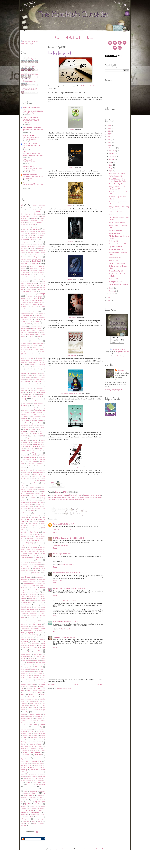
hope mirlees (26, 459)
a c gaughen (34, 205)
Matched (72, 129)
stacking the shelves (32, 752)
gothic (41, 431)
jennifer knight (34, 487)
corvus (25, 321)
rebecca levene (32, 690)
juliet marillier (31, 519)
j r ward (30, 470)
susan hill (24, 774)
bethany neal (34, 250)
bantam (22, 246)
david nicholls (31, 336)
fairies (24, 394)
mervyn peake (25, 620)
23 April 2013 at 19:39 (78, 588)
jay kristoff (35, 483)
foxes (30, 410)
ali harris (34, 218)
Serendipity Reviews (30, 174)
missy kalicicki (25, 628)
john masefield (36, 508)
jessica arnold (30, 493)
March (111, 288)
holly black (42, 457)
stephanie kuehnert (37, 757)
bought (32, 266)
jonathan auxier (25, 513)
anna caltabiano (31, 231)
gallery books (25, 423)
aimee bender (25, 214)
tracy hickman (39, 795)
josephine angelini (25, 515)
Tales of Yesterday (29, 135)
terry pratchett (40, 784)
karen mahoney (33, 523)
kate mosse (29, 534)
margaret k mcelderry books (30, 592)
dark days (23, 332)
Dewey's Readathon (115, 257)
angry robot (35, 229)
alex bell (35, 216)
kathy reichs (30, 538)
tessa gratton (27, 787)
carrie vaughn (36, 281)
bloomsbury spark (25, 259)
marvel (36, 605)
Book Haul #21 (113, 241)
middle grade (36, 624)
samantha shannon (27, 718)
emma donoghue (35, 383)
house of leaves (31, 463)
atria (37, 239)
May (110, 168)
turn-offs (34, 799)
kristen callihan (32, 555)
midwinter (32, 626)
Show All (43, 191)
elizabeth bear (30, 369)
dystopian (32, 362)
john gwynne (39, 506)
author (31, 242)
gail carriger (29, 420)
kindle (37, 553)
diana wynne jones (26, 349)
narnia (32, 639)
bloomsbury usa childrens (38, 259)
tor (44, 793)
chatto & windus (39, 302)
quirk (29, 675)
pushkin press (25, 673)
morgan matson (28, 630)
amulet (33, 224)
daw (38, 336)
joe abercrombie (31, 502)
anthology (23, 237)
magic (22, 587)
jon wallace (40, 510)
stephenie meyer (26, 765)
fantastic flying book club (31, 396)
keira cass (23, 540)
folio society (42, 408)
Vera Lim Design (119, 356)
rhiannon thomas (32, 697)
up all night (40, 802)
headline (39, 448)
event (26, 392)
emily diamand (30, 379)
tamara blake (39, 780)
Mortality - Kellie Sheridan (117, 263)
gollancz (23, 431)
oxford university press (36, 650)
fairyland (40, 394)
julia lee (41, 515)
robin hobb (36, 705)
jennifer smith (41, 489)
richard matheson (32, 699)
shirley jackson (25, 742)
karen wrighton (32, 525)
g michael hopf (34, 418)
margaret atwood (36, 590)
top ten (35, 793)
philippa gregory (27, 664)
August (111, 159)
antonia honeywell (33, 237)
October (112, 153)
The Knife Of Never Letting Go (72, 467)
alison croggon (24, 220)
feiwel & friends (40, 401)
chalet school (31, 294)
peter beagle (36, 660)
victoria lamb (41, 808)
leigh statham (36, 568)
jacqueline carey (38, 472)
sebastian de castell (26, 733)
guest (22, 438)
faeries (43, 392)
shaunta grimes (39, 739)
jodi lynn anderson (34, 500)
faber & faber (35, 392)
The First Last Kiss (73, 429)
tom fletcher (33, 791)
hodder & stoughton (29, 457)
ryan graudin (31, 714)
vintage (40, 810)
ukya (22, 801)
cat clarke (29, 285)
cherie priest (25, 304)
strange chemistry (27, 767)
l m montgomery (27, 557)
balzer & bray (37, 244)
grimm (36, 435)
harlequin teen (25, 444)
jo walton (32, 498)
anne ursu (40, 235)
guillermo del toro (33, 438)
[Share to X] (72, 492)
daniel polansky (25, 328)
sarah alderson (29, 722)
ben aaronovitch (32, 246)
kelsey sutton (24, 545)
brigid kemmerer (27, 272)
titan (43, 789)
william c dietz (39, 817)
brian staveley (33, 270)
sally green (39, 716)
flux (35, 408)
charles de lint (37, 298)
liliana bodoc (36, 572)
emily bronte (37, 377)
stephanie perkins (26, 759)
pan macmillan (26, 652)
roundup (25, 712)
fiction (24, 405)
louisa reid (42, 579)
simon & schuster (35, 744)
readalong (29, 688)
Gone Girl (72, 167)
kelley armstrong (34, 540)
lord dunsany (33, 579)
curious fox (31, 326)
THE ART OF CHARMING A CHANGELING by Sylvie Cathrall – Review (32, 120)
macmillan (42, 581)
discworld (23, 351)
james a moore (25, 474)
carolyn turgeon (41, 279)
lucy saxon (25, 581)
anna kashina (41, 231)
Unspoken (69, 205)
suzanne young (38, 778)
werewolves (35, 814)
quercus (23, 675)
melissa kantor (32, 617)
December (112, 148)
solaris (41, 748)
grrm (41, 435)
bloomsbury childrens (36, 257)
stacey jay (42, 750)
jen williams (31, 485)
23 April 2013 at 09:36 (64, 554)
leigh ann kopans (38, 566)
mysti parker (40, 632)
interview (23, 468)
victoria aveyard (32, 808)
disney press (33, 351)
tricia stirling (33, 797)
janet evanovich (41, 478)
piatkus (23, 667)
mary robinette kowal (32, 609)
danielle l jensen (36, 328)
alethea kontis (25, 216)
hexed (27, 453)
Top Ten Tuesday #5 (115, 176)
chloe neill (35, 306)
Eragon (70, 279)
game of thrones (37, 423)
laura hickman (30, 560)
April (111, 171)
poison (32, 671)
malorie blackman (32, 587)
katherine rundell (26, 536)
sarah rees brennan (26, 729)
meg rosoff (25, 613)
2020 (109, 125)
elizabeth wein (36, 373)
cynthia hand (40, 326)
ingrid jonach (39, 465)
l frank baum (42, 555)
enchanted (23, 388)
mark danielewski (32, 600)
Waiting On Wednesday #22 (117, 222)
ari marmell (24, 239)
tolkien (25, 791)
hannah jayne (26, 442)
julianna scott (24, 517)
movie (22, 633)
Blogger (36, 832)
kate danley (40, 530)
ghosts (26, 429)
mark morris (42, 600)
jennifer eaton (24, 487)
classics (42, 313)
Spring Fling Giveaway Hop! (117, 173)
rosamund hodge (39, 709)
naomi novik (24, 639)
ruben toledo (36, 712)
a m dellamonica (30, 209)
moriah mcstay (39, 630)
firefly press (29, 408)
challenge (41, 294)
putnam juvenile (38, 673)
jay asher (26, 483)
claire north (34, 313)
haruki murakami (30, 448)
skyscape (33, 748)
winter (33, 821)
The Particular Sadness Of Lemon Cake (71, 393)
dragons (23, 362)
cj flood (43, 311)
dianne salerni (39, 349)
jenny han (37, 491)
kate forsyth (34, 532)
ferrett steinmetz (38, 403)
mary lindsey (37, 607)
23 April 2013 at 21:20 (69, 601)
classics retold (27, 315)
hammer (43, 440)
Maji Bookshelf (58, 621)
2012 (109, 297)
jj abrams (33, 495)
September (113, 156)
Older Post (99, 684)
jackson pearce (26, 472)
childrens (23, 306)
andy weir (26, 229)
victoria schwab (28, 810)
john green (29, 506)
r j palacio (36, 675)
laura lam (39, 560)
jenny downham (27, 491)
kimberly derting (27, 553)
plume (41, 669)
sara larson (23, 720)
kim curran (24, 551)
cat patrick (37, 285)
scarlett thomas (38, 729)
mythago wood (25, 634)
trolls (41, 797)
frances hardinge (39, 410)
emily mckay (39, 379)
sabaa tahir (30, 716)
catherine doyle (33, 287)
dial (41, 345)
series (25, 737)
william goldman (26, 819)
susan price (34, 774)
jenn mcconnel (39, 485)
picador (29, 667)
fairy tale (31, 394)
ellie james (37, 375)
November (112, 151)
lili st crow (27, 572)
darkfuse (37, 332)
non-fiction (26, 647)
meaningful (42, 611)
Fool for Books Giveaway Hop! (118, 284)
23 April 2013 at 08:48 (77, 538)
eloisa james (29, 377)
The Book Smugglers (30, 183)
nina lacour (41, 645)
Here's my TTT (58, 580)
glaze (33, 429)
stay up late (25, 754)
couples (31, 321)
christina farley (24, 311)
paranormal (38, 652)
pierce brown (25, 669)
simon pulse (25, 746)
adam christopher (27, 212)
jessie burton (39, 493)
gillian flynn (57, 497)
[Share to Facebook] (75, 492)
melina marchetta (31, 615)
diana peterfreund (37, 347)
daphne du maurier (38, 330)
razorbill (35, 686)
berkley (32, 248)
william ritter (26, 821)
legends (29, 566)
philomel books (39, 664)
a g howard (26, 207)
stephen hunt (24, 761)
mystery (30, 633)
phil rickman (30, 662)
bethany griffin (24, 250)
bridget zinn (42, 270)
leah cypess (24, 564)
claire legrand (25, 313)
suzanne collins (27, 778)
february (31, 401)
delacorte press (25, 343)
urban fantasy (38, 804)
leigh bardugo (25, 568)
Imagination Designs (122, 351)
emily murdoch (25, 381)
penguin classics (40, 658)
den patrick (34, 345)
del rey (41, 341)
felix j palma (27, 403)
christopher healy (34, 311)
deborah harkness (32, 339)
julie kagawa (35, 517)
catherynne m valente (30, 291)
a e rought (42, 205)
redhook (30, 692)
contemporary (27, 319)
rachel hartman (33, 677)
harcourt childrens (38, 442)
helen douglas (35, 450)
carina (22, 279)
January (112, 294)
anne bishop (35, 233)
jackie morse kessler (40, 470)
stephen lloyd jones (37, 763)
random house (36, 682)
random (26, 682)
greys (31, 435)
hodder (43, 455)
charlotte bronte (37, 300)
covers (37, 322)
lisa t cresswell (31, 575)
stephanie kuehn (25, 757)
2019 (109, 128)
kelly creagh (30, 543)
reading (37, 688)
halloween (35, 440)
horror (34, 459)
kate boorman (31, 530)
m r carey (33, 581)
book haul (36, 261)
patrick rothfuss (25, 656)
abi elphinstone (41, 209)
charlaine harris (25, 298)
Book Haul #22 (113, 214)
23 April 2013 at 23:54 (68, 637)
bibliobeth (26, 152)
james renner (35, 476)
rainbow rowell (40, 680)
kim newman (41, 551)
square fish (34, 750)
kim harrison (32, 551)
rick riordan (30, 701)
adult (38, 212)
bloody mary (38, 254)
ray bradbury (41, 684)
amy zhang (33, 227)
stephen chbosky (38, 759)
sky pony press (37, 746)
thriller (34, 787)
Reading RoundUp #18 (116, 249)
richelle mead (92, 497)
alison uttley (34, 220)
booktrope (23, 266)
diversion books (34, 353)
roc (40, 707)
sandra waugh (39, 718)
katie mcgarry (39, 538)
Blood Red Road (72, 355)
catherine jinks (30, 289)
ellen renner (29, 375)
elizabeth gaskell (40, 369)
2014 (109, 142)
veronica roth (33, 806)
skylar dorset (24, 748)
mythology (35, 634)
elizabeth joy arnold (27, 371)
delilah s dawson (38, 343)
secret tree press (27, 735)
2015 (109, 140)
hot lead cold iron (32, 461)
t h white (23, 780)
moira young (34, 628)
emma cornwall (24, 383)
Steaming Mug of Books (66, 564)
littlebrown (28, 577)
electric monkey (36, 366)
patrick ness (38, 654)
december (33, 341)
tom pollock (42, 791)
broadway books (38, 272)
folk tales (24, 410)
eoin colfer (30, 388)
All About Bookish (73, 38)
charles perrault (25, 300)
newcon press (35, 643)
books (35, 263)
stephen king (36, 761)
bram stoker (33, 268)
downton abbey (37, 360)
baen (28, 244)
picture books (39, 667)
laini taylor (37, 557)
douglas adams (25, 360)
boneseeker (26, 261)
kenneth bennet (32, 547)
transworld (23, 797)
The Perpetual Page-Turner (32, 127)
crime (28, 324)
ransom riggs (31, 684)
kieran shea (30, 549)
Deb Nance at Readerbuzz (62, 588)
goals (40, 429)
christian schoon (36, 309)
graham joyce (25, 433)
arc (42, 237)
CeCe (55, 554)
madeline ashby (26, 585)
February (112, 291)
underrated (29, 801)
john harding (25, 508)
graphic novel (37, 433)
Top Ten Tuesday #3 (115, 247)
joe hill (40, 502)
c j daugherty (41, 274)
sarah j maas (33, 725)
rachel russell (30, 680)
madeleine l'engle (28, 583)
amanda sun (24, 224)
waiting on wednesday (30, 812)
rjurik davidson (39, 701)
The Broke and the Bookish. (89, 86)
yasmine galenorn (38, 823)
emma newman (31, 386)
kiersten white (39, 549)
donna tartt (30, 358)
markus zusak (27, 602)
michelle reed (24, 624)
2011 (109, 300)
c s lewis (25, 276)
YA (22, 205)
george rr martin (40, 427)
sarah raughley (37, 727)
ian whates (40, 463)
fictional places (39, 405)
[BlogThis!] (70, 492)
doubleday (39, 358)
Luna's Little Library (30, 144)
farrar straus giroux (37, 398)
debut (27, 341)
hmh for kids (34, 455)
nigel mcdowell (31, 645)
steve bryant (38, 765)
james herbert (24, 476)
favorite (23, 401)
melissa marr (42, 617)
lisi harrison (40, 575)
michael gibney (35, 620)
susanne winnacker (32, 776)
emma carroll (38, 381)
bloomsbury (24, 257)
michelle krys (39, 622)
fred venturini (35, 416)
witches (40, 821)
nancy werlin (40, 637)
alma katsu (39, 222)
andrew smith (41, 227)
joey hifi (38, 504)
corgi (36, 319)
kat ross (30, 527)
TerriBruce (56, 637)
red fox (24, 692)
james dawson (37, 474)
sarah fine (23, 724)
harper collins (37, 444)
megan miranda (34, 613)
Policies (90, 38)
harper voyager (25, 446)
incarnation (23, 465)
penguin (31, 658)
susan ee (40, 771)
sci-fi (32, 731)
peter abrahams (27, 660)
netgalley (35, 641)
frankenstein (24, 416)
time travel (35, 789)
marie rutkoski (33, 598)
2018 (109, 131)
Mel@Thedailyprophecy (61, 538)
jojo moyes (31, 510)
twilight (41, 799)
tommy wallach (26, 793)
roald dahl (24, 703)
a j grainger (34, 207)
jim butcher (24, 495)
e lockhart (42, 362)
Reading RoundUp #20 (116, 184)
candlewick (32, 276)
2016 (109, 137)
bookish (24, 264)
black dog (30, 252)
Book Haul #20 (113, 260)
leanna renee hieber (35, 564)
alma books (30, 222)
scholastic (24, 731)
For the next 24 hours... (116, 212)
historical (23, 455)
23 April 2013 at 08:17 (67, 524)
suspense (42, 776)
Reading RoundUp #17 (116, 271)
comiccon (32, 317)
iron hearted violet (35, 468)
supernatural (34, 769)
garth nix (33, 425)
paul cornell (36, 656)
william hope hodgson (39, 819)
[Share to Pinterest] (77, 492)
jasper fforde (41, 480)
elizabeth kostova (38, 371)
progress (39, 671)
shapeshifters (29, 739)
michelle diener (29, 622)
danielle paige (25, 330)
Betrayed (70, 241)
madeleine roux (41, 583)
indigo (30, 465)
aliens (41, 218)
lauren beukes (24, 562)
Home (57, 38)
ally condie (78, 495)
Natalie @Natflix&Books (61, 573)
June (111, 165)
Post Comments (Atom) (64, 688)
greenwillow (24, 435)
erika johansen (39, 388)
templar (28, 782)
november (36, 647)
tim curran (42, 787)
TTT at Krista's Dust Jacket (62, 530)
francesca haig (25, 414)
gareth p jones (24, 425)
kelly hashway (39, 543)
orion (25, 650)
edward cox (28, 366)
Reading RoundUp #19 (116, 233)
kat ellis (23, 527)
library (35, 570)
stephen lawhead (25, 763)
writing (23, 823)
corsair (43, 319)
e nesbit (25, 364)
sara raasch (32, 720)
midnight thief (24, 626)
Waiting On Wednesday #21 (117, 244)
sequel (35, 735)
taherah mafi (30, 780)
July (110, 162)
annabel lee (26, 233)
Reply (55, 532)
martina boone (25, 605)
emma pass (40, 386)
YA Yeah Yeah (27, 160)
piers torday (34, 669)
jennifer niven (32, 489)
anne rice (30, 235)
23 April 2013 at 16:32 (77, 573)
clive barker (24, 317)
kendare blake (34, 545)
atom (32, 239)
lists (22, 577)
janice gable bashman (28, 480)
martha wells (39, 602)
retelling (38, 692)
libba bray (28, 570)
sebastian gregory (39, 733)
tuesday (24, 799)
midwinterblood (41, 626)
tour (30, 795)
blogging (30, 254)
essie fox (33, 390)
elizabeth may (25, 373)
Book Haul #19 (113, 279)
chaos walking (29, 296)
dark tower (30, 332)
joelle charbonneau (27, 504)
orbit (43, 647)
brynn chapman (25, 274)
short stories (37, 742)
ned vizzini (39, 639)
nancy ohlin (30, 637)
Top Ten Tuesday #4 (115, 230)
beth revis (40, 248)
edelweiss (32, 364)
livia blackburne (39, 577)
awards (22, 244)
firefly (22, 408)
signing (23, 744)
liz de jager (24, 579)
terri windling (29, 784)
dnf (27, 356)
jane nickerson (31, 478)
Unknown (56, 524)
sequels (42, 735)
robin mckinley (32, 707)
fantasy (23, 399)
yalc (29, 823)
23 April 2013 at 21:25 (71, 621)
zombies (23, 825)
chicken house (37, 304)
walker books (25, 814)
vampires (23, 806)
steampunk (38, 754)
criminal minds (37, 323)
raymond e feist (27, 686)
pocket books (24, 671)
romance (30, 709)
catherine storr (40, 289)
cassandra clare (32, 283)
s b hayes (39, 714)
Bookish (121, 370)
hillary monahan (37, 453)
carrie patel (26, 281)
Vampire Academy (71, 317)
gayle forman (41, 425)
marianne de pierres (32, 596)
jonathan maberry (38, 513)
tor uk (25, 795)
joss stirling (34, 515)
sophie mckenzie (25, 750)
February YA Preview (29, 162)
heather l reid (25, 450)
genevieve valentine (27, 427)
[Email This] (68, 492)
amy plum (25, 227)
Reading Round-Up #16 (116, 282)
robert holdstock (34, 703)
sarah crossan (39, 722)
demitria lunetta (25, 345)
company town (41, 317)
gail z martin (39, 420)
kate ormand (38, 534)
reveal (22, 695)
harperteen (35, 446)
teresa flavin (36, 782)
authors (39, 242)
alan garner (37, 214)
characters (39, 296)
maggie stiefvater (38, 585)
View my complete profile (114, 390)
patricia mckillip (26, 654)
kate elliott (24, 532)
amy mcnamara (41, 224)
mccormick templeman (31, 611)
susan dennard (32, 771)
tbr (21, 782)
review (31, 695)
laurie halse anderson (37, 562)
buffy (34, 274)
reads (22, 690)
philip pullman (40, 662)
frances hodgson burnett (33, 412)
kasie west (40, 525)
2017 (109, 134)
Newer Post (51, 684)
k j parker (35, 521)
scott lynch (40, 731)
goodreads (32, 431)
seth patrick (34, 737)
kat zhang (37, 527)
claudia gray (38, 315)
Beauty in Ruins (28, 166)
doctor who (34, 356)
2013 (109, 145)
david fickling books (32, 334)
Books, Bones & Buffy (30, 117)
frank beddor (38, 414)
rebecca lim (42, 690)
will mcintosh (29, 817)
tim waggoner (25, 789)
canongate (40, 276)
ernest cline (24, 390)
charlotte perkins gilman (27, 302)
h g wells (27, 440)
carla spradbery (31, 279)
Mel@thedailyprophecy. (61, 545)
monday (42, 628)
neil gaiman (24, 641)
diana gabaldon (25, 347)
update (27, 804)
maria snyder (32, 594)
